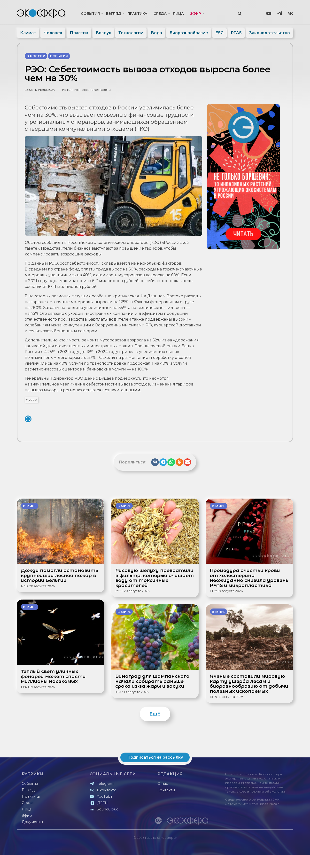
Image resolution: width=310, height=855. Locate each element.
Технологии (130, 33)
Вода (156, 33)
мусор (31, 399)
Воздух (103, 33)
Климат (28, 33)
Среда (160, 13)
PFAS (236, 33)
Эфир (195, 13)
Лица (178, 13)
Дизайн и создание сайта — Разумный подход (263, 846)
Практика (137, 13)
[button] (155, 462)
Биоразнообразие (189, 33)
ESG (220, 33)
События (90, 13)
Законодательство (269, 33)
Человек (53, 33)
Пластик (79, 33)
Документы (32, 822)
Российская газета (95, 90)
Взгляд (113, 13)
